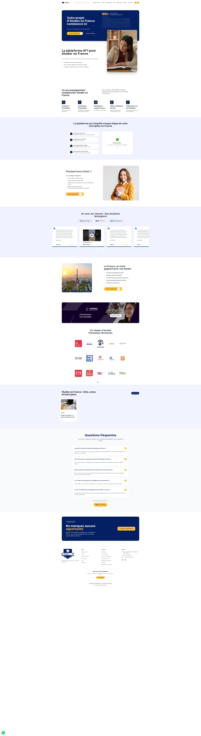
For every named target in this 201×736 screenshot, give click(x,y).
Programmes (109, 2)
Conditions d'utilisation (107, 583)
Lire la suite (58, 240)
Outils (124, 2)
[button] (92, 236)
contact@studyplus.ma (128, 557)
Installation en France (106, 560)
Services (130, 2)
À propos (83, 562)
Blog (114, 2)
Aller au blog (135, 393)
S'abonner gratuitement (126, 528)
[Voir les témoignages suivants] (103, 250)
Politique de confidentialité (95, 583)
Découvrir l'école (115, 315)
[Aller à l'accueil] (66, 2)
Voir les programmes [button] (90, 33)
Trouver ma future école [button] (74, 33)
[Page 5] (103, 382)
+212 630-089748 (127, 555)
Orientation (104, 552)
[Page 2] (99, 382)
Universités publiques (106, 556)
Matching (104, 562)
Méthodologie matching (107, 564)
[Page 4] (101, 382)
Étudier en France (96, 2)
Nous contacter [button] (101, 504)
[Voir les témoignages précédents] (98, 250)
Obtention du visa (105, 558)
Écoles (103, 2)
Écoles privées (105, 554)
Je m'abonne (100, 577)
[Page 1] (97, 382)
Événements (119, 2)
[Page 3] (100, 382)
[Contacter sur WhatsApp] (136, 3)
